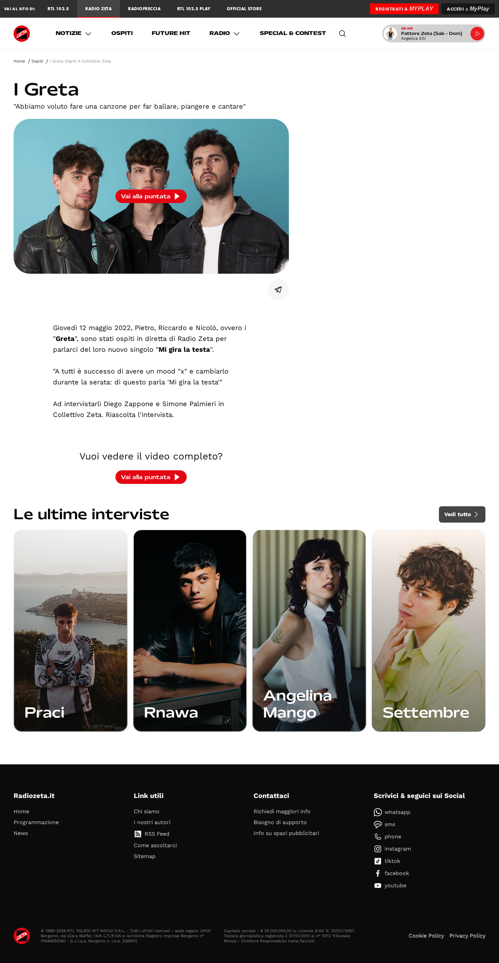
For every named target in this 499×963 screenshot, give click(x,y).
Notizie (68, 33)
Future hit (171, 33)
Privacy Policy (467, 935)
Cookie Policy (426, 935)
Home (19, 61)
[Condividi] (278, 289)
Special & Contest (293, 33)
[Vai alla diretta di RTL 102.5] (477, 33)
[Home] (22, 33)
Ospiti (122, 33)
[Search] (342, 33)
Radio (219, 33)
